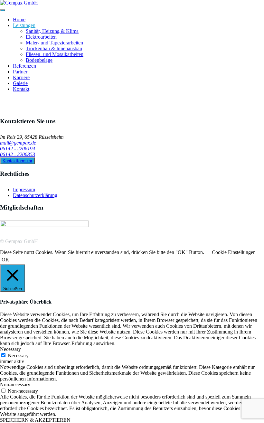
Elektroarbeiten (41, 37)
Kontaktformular (17, 160)
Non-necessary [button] (15, 384)
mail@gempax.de (18, 143)
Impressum (24, 189)
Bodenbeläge (39, 60)
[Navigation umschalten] (2, 10)
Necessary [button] (10, 349)
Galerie (20, 83)
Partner (20, 71)
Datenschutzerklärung (35, 195)
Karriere (21, 77)
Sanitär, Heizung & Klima (52, 31)
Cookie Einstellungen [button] (234, 252)
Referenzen (24, 66)
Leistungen (24, 25)
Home (19, 19)
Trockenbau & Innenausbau (54, 48)
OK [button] (5, 259)
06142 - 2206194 (17, 148)
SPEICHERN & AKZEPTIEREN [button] (35, 420)
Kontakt (21, 89)
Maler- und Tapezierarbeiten (54, 42)
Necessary (18, 355)
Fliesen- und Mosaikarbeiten (54, 54)
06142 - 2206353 (17, 154)
